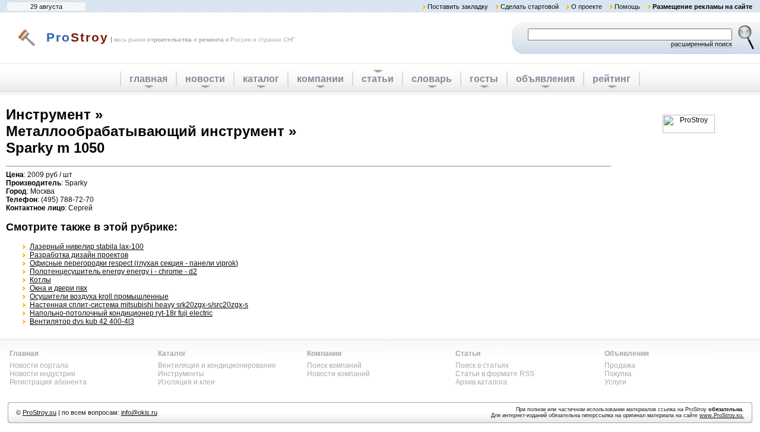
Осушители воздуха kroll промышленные (99, 296)
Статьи (467, 353)
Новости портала (39, 365)
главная (148, 79)
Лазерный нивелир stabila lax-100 (87, 246)
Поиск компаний (334, 365)
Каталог (172, 353)
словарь (431, 79)
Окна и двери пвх (58, 288)
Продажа (619, 365)
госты (484, 79)
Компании (324, 353)
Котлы (40, 280)
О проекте (586, 6)
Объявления (626, 353)
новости (205, 79)
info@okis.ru (139, 412)
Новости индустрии (42, 374)
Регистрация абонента (48, 382)
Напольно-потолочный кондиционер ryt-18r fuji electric (121, 313)
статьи (378, 79)
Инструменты (181, 374)
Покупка (618, 374)
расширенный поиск (701, 44)
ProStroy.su (39, 412)
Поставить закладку (458, 6)
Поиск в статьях (482, 365)
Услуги (615, 382)
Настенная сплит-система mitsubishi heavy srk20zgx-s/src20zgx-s (139, 305)
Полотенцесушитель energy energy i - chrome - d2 (113, 271)
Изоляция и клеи (186, 382)
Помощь (627, 6)
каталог (261, 79)
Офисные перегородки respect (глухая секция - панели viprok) (134, 263)
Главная (24, 353)
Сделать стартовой (530, 6)
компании (320, 79)
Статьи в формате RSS (494, 374)
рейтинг (612, 79)
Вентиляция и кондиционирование (217, 365)
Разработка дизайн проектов (79, 255)
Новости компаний (338, 374)
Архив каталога (481, 382)
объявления (545, 79)
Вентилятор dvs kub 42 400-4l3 (82, 321)
